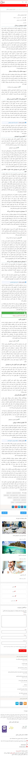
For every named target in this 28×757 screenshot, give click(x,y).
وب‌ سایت (24, 640)
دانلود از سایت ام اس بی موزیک (19, 316)
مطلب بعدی (23, 513)
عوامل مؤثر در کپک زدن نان (23, 680)
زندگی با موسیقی (15, 497)
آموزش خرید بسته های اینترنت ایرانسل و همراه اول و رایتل (17, 672)
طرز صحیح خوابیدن (14, 282)
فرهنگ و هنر (19, 9)
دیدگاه (25, 614)
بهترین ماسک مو (24, 663)
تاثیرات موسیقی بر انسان (14, 495)
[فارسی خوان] (2, 2)
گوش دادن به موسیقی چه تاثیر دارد (21, 502)
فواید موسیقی (24, 500)
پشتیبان (23, 17)
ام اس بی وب (18, 751)
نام (25, 629)
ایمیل (25, 635)
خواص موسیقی (6, 495)
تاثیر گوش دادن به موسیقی (16, 493)
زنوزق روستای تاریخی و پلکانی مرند (21, 659)
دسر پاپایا (25, 684)
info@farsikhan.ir (22, 747)
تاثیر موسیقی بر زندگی (22, 495)
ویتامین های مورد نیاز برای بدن (22, 689)
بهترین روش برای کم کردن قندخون (21, 676)
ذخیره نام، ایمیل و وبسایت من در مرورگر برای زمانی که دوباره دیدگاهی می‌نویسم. (15, 647)
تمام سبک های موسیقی (13, 122)
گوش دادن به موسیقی (17, 500)
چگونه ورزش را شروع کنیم (13, 441)
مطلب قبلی (4, 513)
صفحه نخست (24, 9)
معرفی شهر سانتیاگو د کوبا (23, 693)
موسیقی (18, 20)
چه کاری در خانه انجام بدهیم (22, 667)
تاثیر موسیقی (9, 493)
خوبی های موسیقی (23, 497)
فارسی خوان (10, 497)
